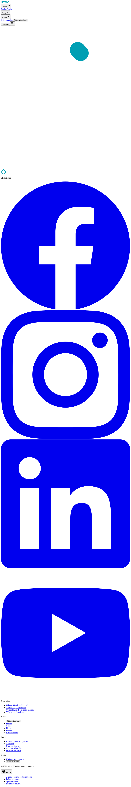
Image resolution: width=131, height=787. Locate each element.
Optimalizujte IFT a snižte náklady (20, 710)
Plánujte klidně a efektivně (17, 705)
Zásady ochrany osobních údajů (19, 777)
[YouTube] (65, 696)
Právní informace (13, 779)
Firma (8, 728)
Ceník (8, 726)
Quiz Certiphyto (12, 746)
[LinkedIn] (65, 567)
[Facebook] (65, 309)
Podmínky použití (13, 784)
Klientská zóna (12, 733)
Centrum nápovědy (14, 748)
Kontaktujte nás (13, 762)
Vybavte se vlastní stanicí (16, 712)
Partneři (9, 730)
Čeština (8, 772)
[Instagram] (65, 438)
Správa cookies (12, 781)
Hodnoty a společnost (15, 759)
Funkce (9, 723)
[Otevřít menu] (12, 23)
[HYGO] (3, 173)
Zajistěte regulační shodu (16, 707)
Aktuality (10, 744)
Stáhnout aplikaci (13, 721)
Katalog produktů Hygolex (17, 741)
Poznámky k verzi (13, 750)
